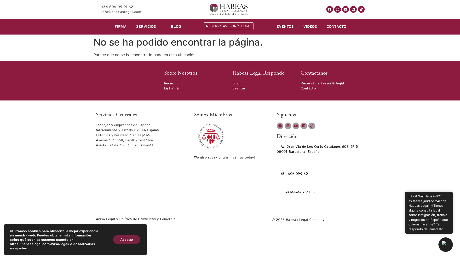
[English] (294, 9)
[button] (445, 244)
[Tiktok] (361, 9)
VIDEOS (310, 26)
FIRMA (120, 26)
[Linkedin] (353, 9)
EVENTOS (285, 26)
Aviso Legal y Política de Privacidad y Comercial (136, 219)
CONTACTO (336, 26)
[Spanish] (298, 9)
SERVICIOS (146, 26)
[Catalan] (289, 9)
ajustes (21, 248)
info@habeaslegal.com (298, 192)
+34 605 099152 (293, 174)
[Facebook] (329, 9)
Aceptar (126, 239)
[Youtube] (345, 9)
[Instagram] (337, 9)
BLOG (176, 26)
